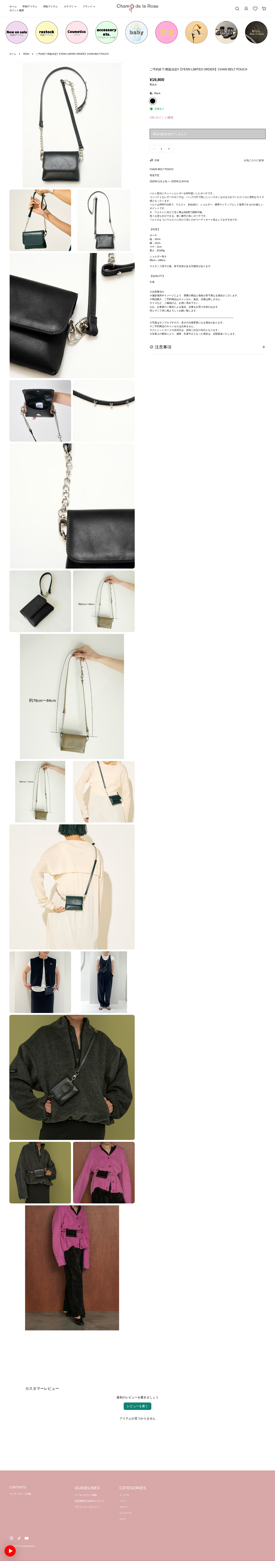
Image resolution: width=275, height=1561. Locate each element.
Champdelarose (26, 1546)
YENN (26, 54)
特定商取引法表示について (89, 1501)
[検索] (237, 8)
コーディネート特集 (20, 1493)
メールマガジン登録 (86, 1495)
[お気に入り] (255, 9)
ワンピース (125, 1513)
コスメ (123, 1519)
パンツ (123, 1501)
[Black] (153, 101)
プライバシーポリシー (87, 1507)
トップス (124, 1495)
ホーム (12, 54)
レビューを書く (137, 1406)
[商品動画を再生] (10, 1551)
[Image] (17, 32)
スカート (124, 1507)
